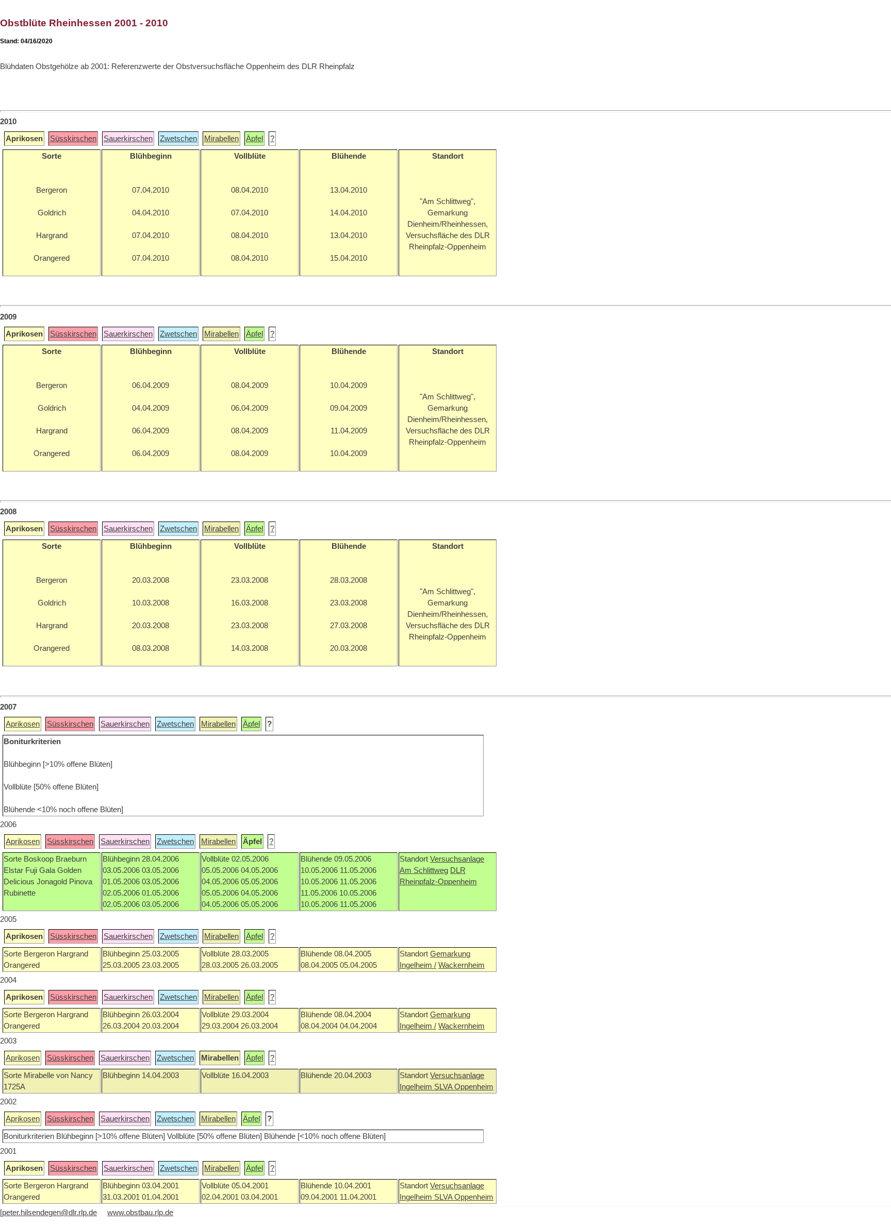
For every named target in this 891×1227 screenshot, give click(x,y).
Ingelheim (417, 1087)
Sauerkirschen (128, 139)
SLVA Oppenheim (463, 1087)
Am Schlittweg (424, 870)
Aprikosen (23, 724)
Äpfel (254, 139)
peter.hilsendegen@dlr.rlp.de (49, 1212)
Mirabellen (221, 139)
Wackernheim (461, 965)
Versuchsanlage (457, 859)
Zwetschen (178, 139)
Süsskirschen (73, 139)
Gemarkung (450, 954)
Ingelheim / (418, 965)
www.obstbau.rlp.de (140, 1212)
